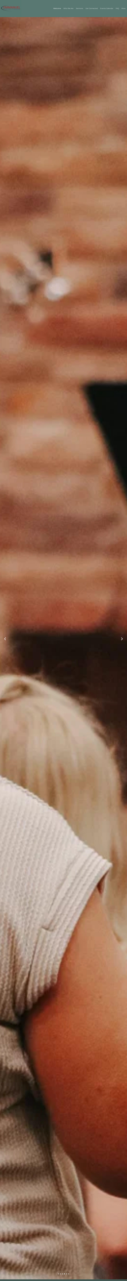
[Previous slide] (5, 638)
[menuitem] (57, 8)
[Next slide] (122, 638)
